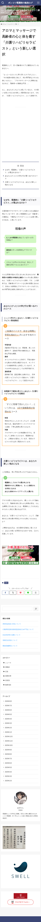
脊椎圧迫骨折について (10, 640)
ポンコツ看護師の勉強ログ (20, 3)
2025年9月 (8, 750)
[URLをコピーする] (35, 593)
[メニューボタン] (38, 2)
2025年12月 (9, 736)
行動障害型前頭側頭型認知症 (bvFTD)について (18, 629)
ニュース (8, 663)
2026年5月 (8, 714)
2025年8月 (8, 754)
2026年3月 (8, 723)
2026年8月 (8, 701)
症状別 (7, 680)
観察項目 (8, 685)
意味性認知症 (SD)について (12, 624)
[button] (5, 593)
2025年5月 (8, 767)
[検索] (35, 609)
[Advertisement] (20, 134)
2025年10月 (9, 745)
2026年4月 (8, 719)
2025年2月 (8, 781)
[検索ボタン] (2, 2)
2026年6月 (8, 710)
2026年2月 (8, 728)
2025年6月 (8, 763)
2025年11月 (9, 741)
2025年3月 (8, 776)
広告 (12, 17)
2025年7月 (8, 758)
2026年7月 (8, 705)
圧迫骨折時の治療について (11, 635)
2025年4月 (8, 772)
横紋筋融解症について (10, 646)
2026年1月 (8, 732)
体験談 (7, 667)
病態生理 (8, 676)
